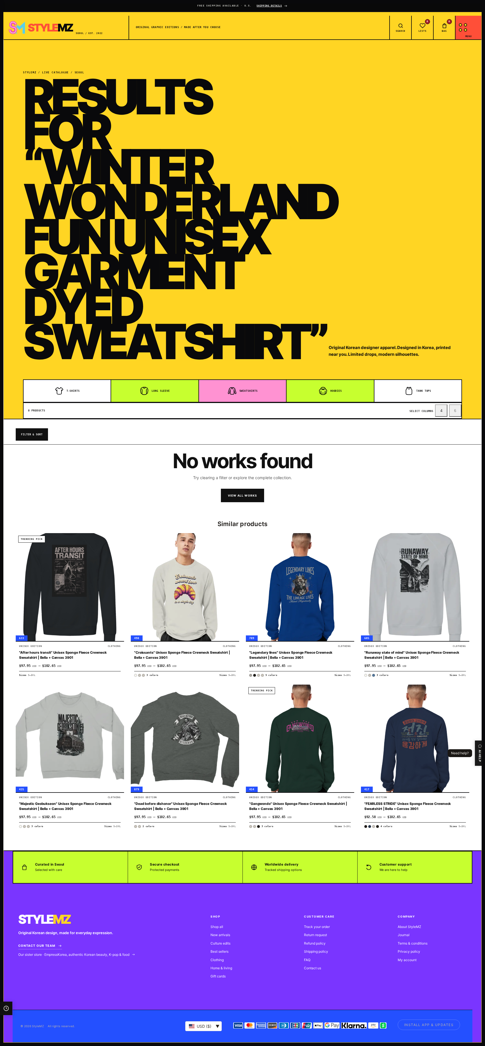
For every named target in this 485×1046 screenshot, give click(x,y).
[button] (117, 541)
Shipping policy (316, 951)
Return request (315, 935)
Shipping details (269, 5)
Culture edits (220, 943)
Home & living (221, 968)
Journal (403, 935)
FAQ (307, 960)
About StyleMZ (409, 927)
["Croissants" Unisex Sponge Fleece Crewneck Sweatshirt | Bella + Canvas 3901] (185, 587)
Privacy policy (409, 951)
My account (407, 960)
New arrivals (220, 935)
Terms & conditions (412, 943)
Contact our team (36, 946)
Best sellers (219, 951)
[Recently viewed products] (6, 1008)
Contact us (312, 968)
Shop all (217, 927)
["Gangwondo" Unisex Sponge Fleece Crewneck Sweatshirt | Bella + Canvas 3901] (300, 739)
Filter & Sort (32, 434)
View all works (242, 495)
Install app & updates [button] (429, 1025)
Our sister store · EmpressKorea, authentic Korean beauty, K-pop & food (74, 954)
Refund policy (315, 943)
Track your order (317, 927)
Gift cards (218, 976)
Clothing (217, 960)
